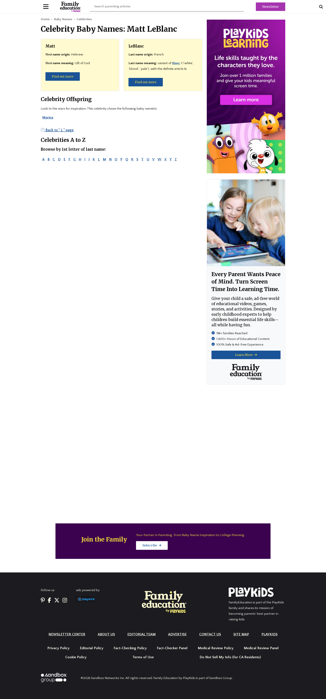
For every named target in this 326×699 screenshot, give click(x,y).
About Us (106, 634)
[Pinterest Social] (43, 600)
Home (45, 19)
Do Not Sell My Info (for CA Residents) (230, 657)
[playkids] (246, 96)
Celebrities (84, 19)
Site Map (241, 634)
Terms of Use (143, 657)
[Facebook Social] (49, 600)
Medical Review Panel (261, 648)
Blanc (176, 63)
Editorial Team (141, 634)
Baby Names (63, 19)
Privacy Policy (58, 648)
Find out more (62, 76)
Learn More (244, 355)
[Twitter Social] (56, 600)
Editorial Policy (91, 648)
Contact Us (210, 634)
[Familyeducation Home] (164, 601)
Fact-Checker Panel (172, 648)
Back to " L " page (59, 130)
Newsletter (270, 6)
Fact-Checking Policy (130, 648)
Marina (47, 118)
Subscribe (150, 545)
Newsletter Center (66, 634)
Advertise (177, 634)
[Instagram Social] (64, 600)
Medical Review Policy (216, 648)
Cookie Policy (76, 657)
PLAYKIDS (269, 634)
